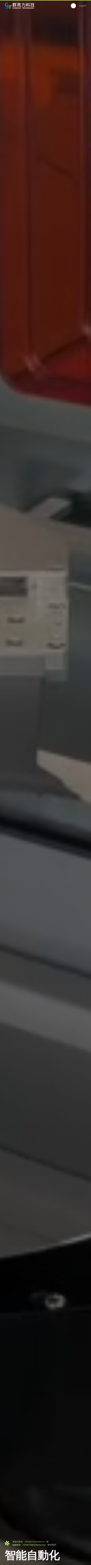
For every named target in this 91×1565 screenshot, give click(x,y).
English (82, 5)
